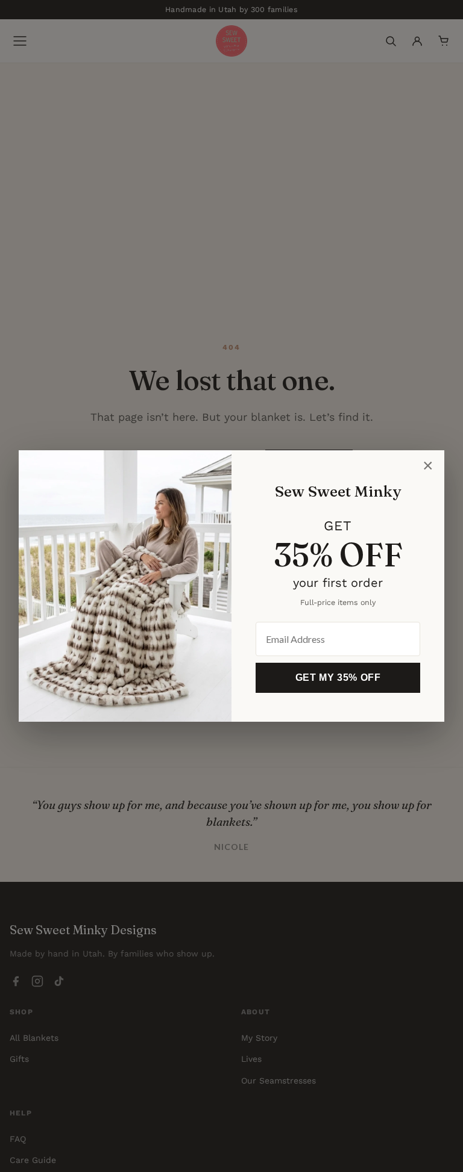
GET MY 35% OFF (338, 677)
